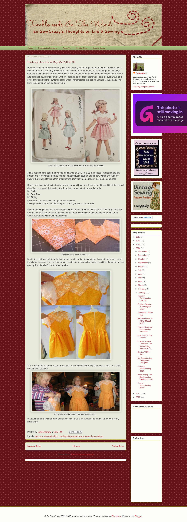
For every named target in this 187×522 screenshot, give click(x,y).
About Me (67, 48)
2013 (138, 393)
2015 (138, 244)
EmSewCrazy (141, 73)
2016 (138, 241)
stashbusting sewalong (70, 436)
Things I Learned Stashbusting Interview (145, 329)
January (142, 292)
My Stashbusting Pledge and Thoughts (145, 360)
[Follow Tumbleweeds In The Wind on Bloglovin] (143, 218)
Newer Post (34, 446)
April (140, 281)
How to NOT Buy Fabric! (145, 336)
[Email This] (70, 432)
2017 (138, 237)
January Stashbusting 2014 (144, 368)
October (142, 259)
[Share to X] (75, 432)
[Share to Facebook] (78, 432)
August (141, 266)
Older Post (118, 446)
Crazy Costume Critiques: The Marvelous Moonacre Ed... (145, 344)
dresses (39, 436)
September (143, 263)
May (140, 277)
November (143, 255)
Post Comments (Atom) (82, 454)
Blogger (138, 516)
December (143, 251)
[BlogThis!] (72, 432)
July (140, 270)
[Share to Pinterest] (80, 432)
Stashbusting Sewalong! (47, 48)
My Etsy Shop (81, 48)
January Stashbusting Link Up (144, 298)
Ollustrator (116, 516)
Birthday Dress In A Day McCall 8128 (145, 320)
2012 (138, 397)
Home (30, 48)
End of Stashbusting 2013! (144, 385)
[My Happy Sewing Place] (146, 175)
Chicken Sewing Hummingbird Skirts (144, 306)
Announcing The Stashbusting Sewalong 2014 (145, 377)
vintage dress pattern (93, 436)
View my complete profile (143, 87)
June (140, 274)
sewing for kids (51, 436)
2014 (138, 248)
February (142, 289)
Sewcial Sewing (99, 48)
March (141, 285)
